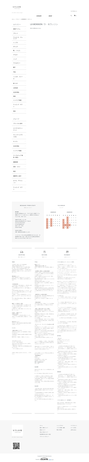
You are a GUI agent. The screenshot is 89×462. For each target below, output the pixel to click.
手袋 (14, 72)
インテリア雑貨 (17, 100)
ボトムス (15, 46)
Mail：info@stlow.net (39, 362)
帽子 (14, 67)
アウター (15, 55)
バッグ (15, 59)
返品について (42, 429)
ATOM (60, 429)
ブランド (17, 19)
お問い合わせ (73, 429)
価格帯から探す (17, 176)
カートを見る (73, 427)
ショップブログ (60, 425)
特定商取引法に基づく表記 (45, 434)
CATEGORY (39, 16)
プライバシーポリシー (44, 436)
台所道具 (15, 88)
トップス (15, 42)
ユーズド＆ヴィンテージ (18, 129)
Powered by (38, 459)
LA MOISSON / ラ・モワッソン (26, 19)
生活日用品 (16, 92)
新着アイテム (16, 29)
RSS (57, 429)
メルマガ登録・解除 (61, 427)
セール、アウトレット (18, 181)
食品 (14, 111)
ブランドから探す (18, 123)
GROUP (50, 16)
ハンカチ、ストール (18, 77)
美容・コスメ (16, 166)
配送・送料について (44, 427)
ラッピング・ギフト (18, 105)
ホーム (13, 19)
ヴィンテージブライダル (18, 136)
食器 (14, 96)
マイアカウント (74, 11)
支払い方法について (44, 432)
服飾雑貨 (15, 162)
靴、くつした (16, 50)
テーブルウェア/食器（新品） (18, 156)
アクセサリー (16, 63)
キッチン (15, 141)
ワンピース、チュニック (18, 37)
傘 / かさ (15, 83)
